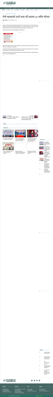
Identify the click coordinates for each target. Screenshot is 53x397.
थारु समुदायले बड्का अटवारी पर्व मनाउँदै (47, 353)
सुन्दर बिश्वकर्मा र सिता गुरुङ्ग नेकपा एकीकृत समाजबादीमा (47, 366)
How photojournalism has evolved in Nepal (47, 363)
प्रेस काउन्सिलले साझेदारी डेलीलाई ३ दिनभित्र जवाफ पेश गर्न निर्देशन (8, 139)
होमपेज (3, 13)
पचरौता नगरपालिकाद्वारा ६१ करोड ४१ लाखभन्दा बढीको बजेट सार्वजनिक (8, 152)
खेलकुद (22, 8)
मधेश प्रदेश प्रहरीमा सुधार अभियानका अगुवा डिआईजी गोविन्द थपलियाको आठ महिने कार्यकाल (20, 152)
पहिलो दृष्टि (5, 20)
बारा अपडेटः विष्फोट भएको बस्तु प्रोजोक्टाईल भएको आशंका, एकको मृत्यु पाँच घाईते (47, 372)
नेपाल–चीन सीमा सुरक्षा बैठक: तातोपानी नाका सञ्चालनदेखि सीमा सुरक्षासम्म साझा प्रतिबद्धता (20, 139)
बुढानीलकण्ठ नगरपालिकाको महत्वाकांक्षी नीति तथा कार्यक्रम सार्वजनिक (32, 152)
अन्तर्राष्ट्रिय (26, 8)
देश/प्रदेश (10, 8)
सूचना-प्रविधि (14, 8)
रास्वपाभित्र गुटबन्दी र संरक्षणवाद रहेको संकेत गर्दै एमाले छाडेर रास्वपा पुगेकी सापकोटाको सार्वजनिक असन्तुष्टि (32, 140)
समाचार (6, 8)
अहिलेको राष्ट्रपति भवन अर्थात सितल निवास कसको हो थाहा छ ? (47, 358)
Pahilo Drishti (40, 395)
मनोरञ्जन (19, 8)
